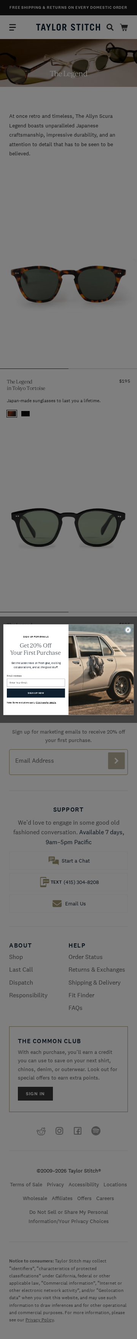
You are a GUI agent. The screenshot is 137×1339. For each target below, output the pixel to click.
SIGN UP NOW (36, 692)
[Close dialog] (128, 630)
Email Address (14, 675)
